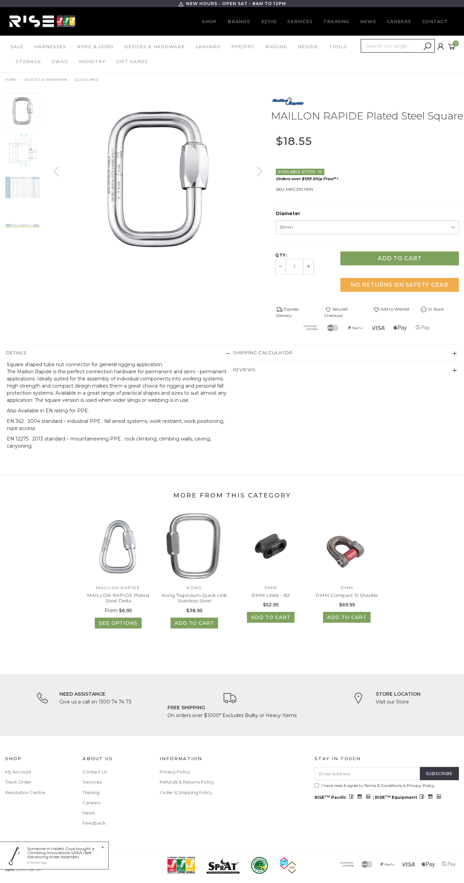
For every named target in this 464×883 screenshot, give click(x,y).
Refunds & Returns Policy (187, 782)
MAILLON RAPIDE (118, 587)
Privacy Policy (175, 771)
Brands (239, 21)
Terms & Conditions (383, 785)
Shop (209, 21)
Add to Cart (400, 258)
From (118, 610)
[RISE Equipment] (42, 21)
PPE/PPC (242, 46)
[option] (158, 178)
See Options (118, 623)
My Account (18, 771)
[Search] (427, 46)
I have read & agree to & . (378, 785)
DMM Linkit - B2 (270, 595)
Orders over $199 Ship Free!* (306, 178)
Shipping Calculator (262, 352)
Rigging (276, 46)
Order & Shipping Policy (186, 792)
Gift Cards (132, 61)
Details (16, 352)
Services (300, 21)
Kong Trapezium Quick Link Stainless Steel (194, 598)
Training (336, 21)
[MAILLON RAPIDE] (288, 101)
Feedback (94, 823)
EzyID (269, 21)
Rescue (308, 46)
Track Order (18, 782)
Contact (435, 21)
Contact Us (95, 771)
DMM (271, 587)
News (368, 21)
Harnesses (50, 46)
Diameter (288, 213)
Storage (28, 61)
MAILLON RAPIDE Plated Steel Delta (118, 598)
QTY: (281, 255)
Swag (60, 61)
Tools (338, 46)
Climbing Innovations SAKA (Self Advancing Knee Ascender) (59, 854)
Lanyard (208, 46)
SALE (16, 46)
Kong (194, 587)
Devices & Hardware (154, 46)
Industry (91, 61)
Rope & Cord (95, 46)
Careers (399, 21)
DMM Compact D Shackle (347, 595)
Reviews (244, 369)
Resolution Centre (25, 792)
